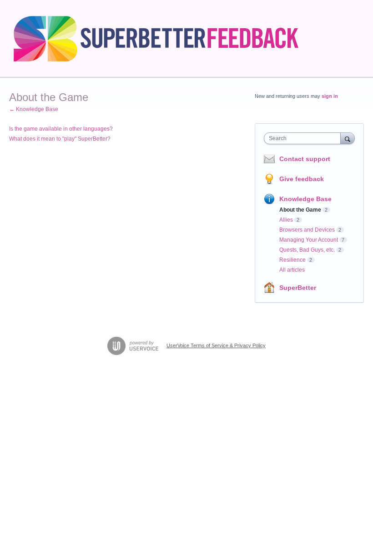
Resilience (292, 260)
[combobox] (304, 138)
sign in (330, 96)
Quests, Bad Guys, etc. (307, 250)
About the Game (300, 210)
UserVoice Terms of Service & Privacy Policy (216, 345)
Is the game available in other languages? (61, 129)
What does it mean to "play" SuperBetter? (60, 139)
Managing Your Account (308, 240)
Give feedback (301, 178)
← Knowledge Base (33, 109)
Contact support (304, 159)
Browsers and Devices (307, 230)
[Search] (347, 138)
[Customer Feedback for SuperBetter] (165, 38)
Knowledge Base (305, 199)
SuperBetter (297, 287)
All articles (292, 270)
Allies (286, 220)
